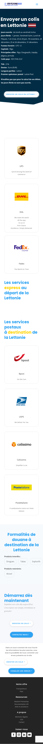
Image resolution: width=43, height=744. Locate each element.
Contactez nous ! (20, 635)
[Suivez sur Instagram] (19, 735)
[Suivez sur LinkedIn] (24, 735)
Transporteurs (21, 689)
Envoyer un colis (20, 623)
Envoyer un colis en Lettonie (20, 94)
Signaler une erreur (20, 671)
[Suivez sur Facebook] (13, 735)
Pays (21, 691)
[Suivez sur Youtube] (29, 735)
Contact (21, 722)
